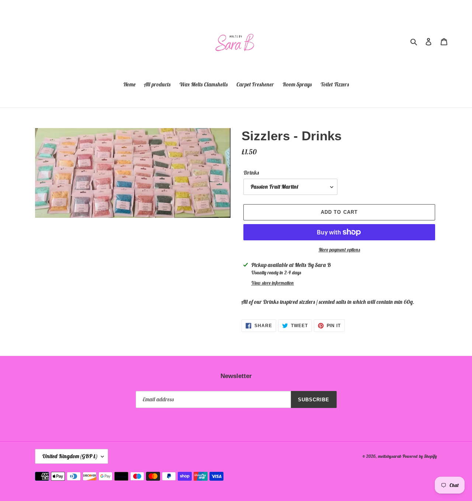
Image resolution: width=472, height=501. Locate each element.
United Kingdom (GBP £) (69, 456)
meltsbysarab (389, 456)
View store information (272, 283)
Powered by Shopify (419, 456)
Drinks (251, 172)
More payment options (339, 250)
